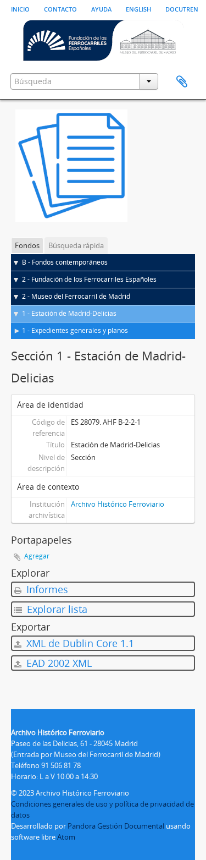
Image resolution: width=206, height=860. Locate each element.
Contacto (60, 8)
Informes (46, 589)
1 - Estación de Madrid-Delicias (69, 313)
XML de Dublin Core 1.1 (79, 643)
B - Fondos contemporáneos (65, 262)
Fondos (27, 245)
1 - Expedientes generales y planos (75, 330)
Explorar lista (55, 609)
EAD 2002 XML (58, 663)
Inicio (20, 8)
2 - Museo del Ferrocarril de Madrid (76, 296)
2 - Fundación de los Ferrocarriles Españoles (89, 279)
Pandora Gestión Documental (116, 826)
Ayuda (101, 8)
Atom (66, 837)
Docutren (181, 8)
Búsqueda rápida (76, 245)
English (138, 8)
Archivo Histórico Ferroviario (117, 504)
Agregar (36, 556)
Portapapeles (182, 82)
